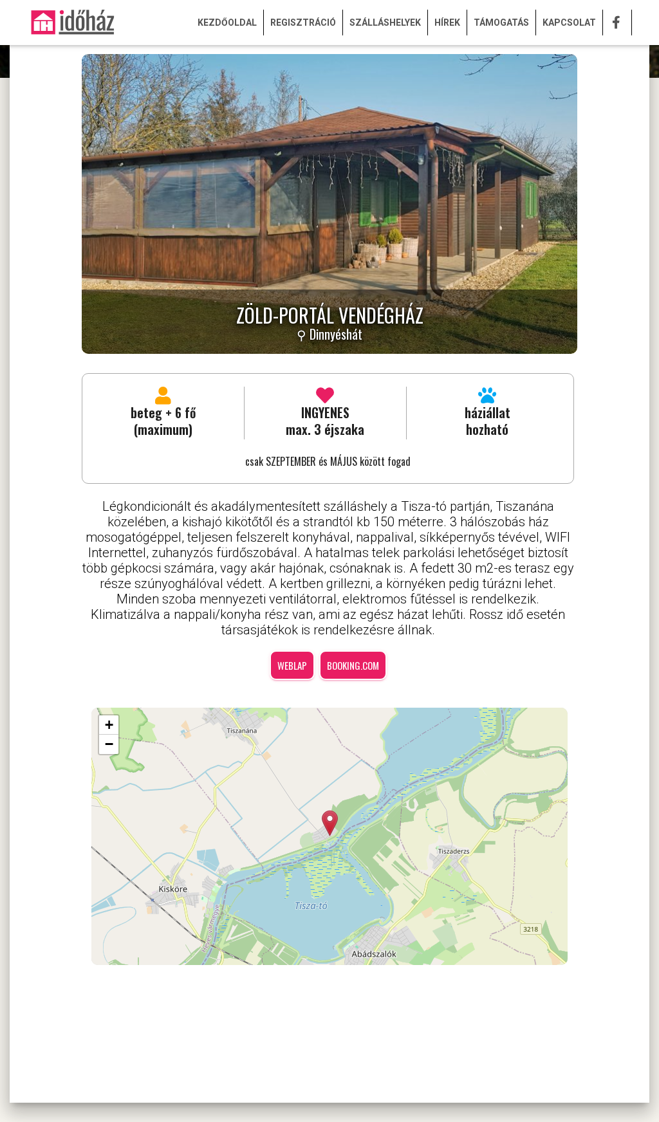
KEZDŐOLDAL (227, 22)
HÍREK (447, 22)
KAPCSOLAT (569, 22)
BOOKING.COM (353, 665)
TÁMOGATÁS (501, 22)
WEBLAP (292, 665)
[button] (330, 823)
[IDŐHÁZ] (72, 22)
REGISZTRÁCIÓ (303, 22)
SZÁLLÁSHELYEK (385, 22)
